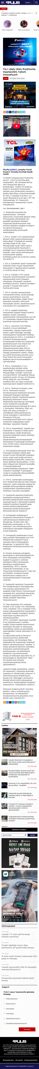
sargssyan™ (31, 1066)
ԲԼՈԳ (5, 78)
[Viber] (16, 112)
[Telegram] (24, 112)
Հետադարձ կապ (8, 1060)
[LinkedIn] (13, 112)
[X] (10, 112)
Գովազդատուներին (30, 1060)
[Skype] (21, 112)
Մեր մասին (19, 1060)
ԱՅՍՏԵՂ (13, 169)
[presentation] (31, 14)
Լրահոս (5, 725)
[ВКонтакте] (7, 112)
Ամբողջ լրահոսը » (19, 829)
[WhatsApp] (18, 112)
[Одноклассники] (4, 112)
